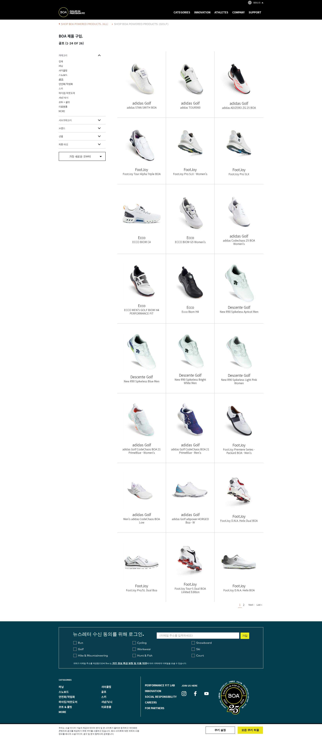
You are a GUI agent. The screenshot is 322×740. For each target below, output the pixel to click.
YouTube (206, 693)
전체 (61, 61)
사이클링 (63, 70)
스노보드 (63, 75)
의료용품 (63, 106)
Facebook (195, 693)
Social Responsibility (161, 697)
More (62, 111)
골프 (61, 79)
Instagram (183, 693)
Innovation (153, 691)
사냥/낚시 (63, 97)
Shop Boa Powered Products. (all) (84, 24)
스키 (61, 88)
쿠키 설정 (220, 730)
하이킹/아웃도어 (67, 93)
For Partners (154, 708)
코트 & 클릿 (65, 707)
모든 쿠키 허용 (250, 730)
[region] (161, 732)
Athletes (221, 12)
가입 (245, 635)
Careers (151, 702)
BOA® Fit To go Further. (79, 12)
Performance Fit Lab (160, 685)
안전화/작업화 (66, 84)
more (62, 712)
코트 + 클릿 (64, 102)
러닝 (61, 66)
